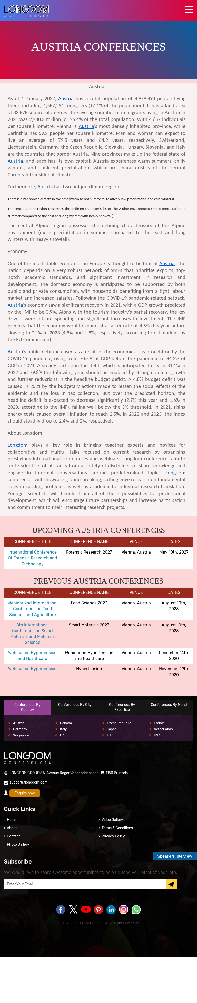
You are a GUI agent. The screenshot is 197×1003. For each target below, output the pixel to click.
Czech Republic (119, 723)
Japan (112, 729)
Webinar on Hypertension (32, 668)
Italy (63, 729)
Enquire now (25, 793)
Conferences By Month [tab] (169, 705)
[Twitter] (73, 910)
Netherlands (163, 729)
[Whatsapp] (136, 910)
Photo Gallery (18, 844)
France (159, 723)
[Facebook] (60, 910)
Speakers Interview (174, 856)
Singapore (21, 735)
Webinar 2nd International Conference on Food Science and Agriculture (32, 608)
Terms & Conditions (117, 828)
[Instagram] (123, 913)
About (12, 828)
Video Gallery (112, 820)
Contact (13, 836)
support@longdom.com (28, 782)
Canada (66, 723)
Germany (20, 729)
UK (109, 735)
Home (12, 820)
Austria (66, 99)
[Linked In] (111, 910)
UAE (63, 735)
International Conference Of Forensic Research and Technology (32, 558)
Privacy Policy (113, 836)
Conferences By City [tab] (75, 705)
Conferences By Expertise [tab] (122, 707)
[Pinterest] (98, 910)
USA (157, 735)
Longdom (17, 445)
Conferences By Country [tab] (27, 707)
